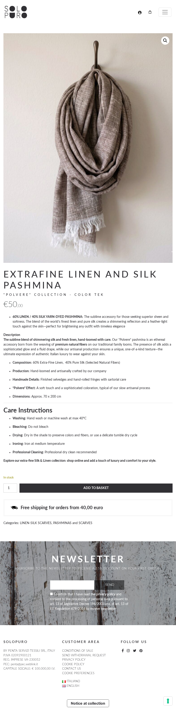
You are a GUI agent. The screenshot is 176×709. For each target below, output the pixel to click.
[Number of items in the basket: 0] (150, 12)
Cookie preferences (78, 673)
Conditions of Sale (77, 650)
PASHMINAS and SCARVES (72, 523)
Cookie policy (73, 664)
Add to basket (96, 488)
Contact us (71, 668)
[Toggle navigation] (165, 12)
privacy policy (105, 594)
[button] (165, 40)
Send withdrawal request (84, 655)
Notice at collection (88, 703)
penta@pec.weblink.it (24, 664)
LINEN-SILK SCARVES (36, 523)
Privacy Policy (73, 659)
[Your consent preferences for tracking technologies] (168, 701)
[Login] (140, 12)
